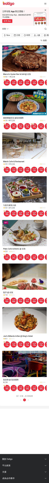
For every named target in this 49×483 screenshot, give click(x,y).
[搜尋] (45, 29)
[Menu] (45, 3)
